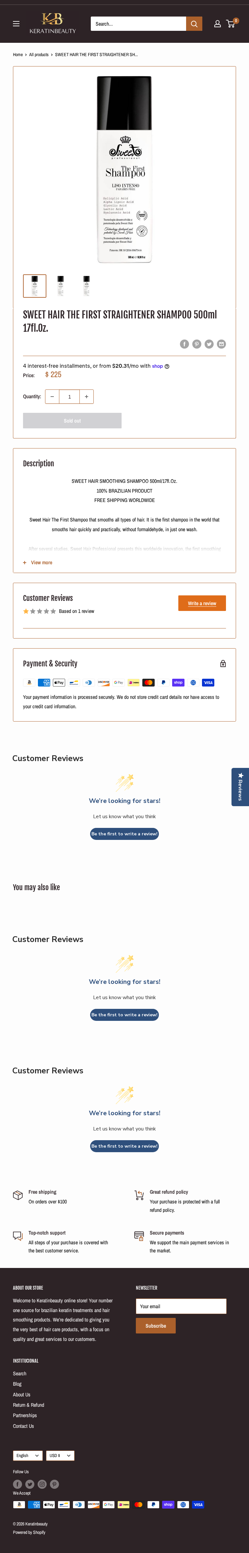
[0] (231, 24)
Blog (17, 1383)
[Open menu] (16, 23)
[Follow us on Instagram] (42, 1484)
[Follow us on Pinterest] (54, 1484)
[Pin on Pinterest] (196, 344)
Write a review (202, 603)
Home (18, 54)
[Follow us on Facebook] (17, 1484)
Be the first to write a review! (124, 834)
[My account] (217, 23)
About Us (21, 1394)
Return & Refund (28, 1404)
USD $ (55, 1455)
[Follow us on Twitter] (29, 1484)
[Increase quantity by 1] (86, 396)
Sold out (72, 420)
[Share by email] (221, 344)
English (22, 1455)
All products (39, 54)
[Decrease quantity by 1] (52, 396)
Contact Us (23, 1425)
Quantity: (32, 396)
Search (19, 1373)
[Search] (194, 24)
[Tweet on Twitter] (209, 344)
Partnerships (25, 1415)
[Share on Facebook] (184, 344)
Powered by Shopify (29, 1532)
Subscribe (156, 1325)
